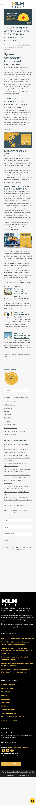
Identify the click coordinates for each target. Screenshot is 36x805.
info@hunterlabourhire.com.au (17, 747)
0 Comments (19, 47)
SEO (13, 775)
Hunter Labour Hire (13, 772)
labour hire (13, 263)
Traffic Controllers (10, 424)
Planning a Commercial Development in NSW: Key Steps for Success (17, 665)
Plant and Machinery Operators (14, 431)
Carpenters (7, 415)
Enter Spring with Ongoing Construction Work (17, 638)
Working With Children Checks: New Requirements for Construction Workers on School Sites (17, 458)
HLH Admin (10, 47)
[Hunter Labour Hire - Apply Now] (18, 548)
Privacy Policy (24, 772)
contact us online (25, 282)
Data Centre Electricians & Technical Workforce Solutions (14, 658)
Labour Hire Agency (24, 45)
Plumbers (7, 411)
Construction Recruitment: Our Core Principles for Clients (22, 335)
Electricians (8, 408)
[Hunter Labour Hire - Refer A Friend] (11, 378)
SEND (6, 540)
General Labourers (10, 401)
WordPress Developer (23, 775)
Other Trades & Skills (11, 434)
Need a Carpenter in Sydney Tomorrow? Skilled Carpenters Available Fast (15, 643)
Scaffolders (8, 418)
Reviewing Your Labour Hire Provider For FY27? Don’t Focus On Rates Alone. (15, 671)
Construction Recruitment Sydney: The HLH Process (21, 314)
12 (7, 49)
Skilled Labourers (10, 405)
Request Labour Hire (11, 763)
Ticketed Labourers (10, 428)
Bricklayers (7, 421)
